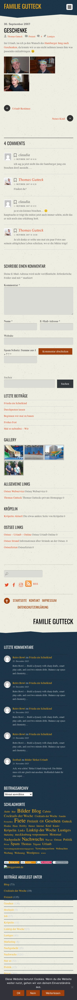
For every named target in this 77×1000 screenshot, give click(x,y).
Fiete (20, 820)
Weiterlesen (53, 993)
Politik (67, 839)
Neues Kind (61, 118)
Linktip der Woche (41, 830)
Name (8, 321)
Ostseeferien (11, 547)
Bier (14, 811)
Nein (33, 993)
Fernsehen (8, 821)
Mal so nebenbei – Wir (16, 428)
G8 (42, 821)
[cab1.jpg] (16, 72)
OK (18, 993)
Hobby (23, 826)
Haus (15, 825)
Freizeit (32, 36)
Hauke (7, 826)
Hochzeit (9, 910)
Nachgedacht (12, 839)
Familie (62, 816)
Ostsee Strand (11, 541)
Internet (40, 825)
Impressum (49, 600)
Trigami (37, 844)
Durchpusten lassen (14, 409)
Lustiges (51, 36)
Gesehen (52, 821)
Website (8, 336)
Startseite (20, 600)
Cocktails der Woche (18, 816)
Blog (36, 811)
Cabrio (47, 811)
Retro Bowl (19, 657)
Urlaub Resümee (18, 108)
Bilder (23, 810)
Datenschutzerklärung (33, 607)
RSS (35, 584)
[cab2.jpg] (42, 72)
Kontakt (34, 600)
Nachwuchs (33, 839)
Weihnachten (62, 848)
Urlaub (46, 844)
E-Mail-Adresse (50, 321)
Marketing (8, 834)
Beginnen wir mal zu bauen (19, 416)
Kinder (56, 825)
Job (6, 916)
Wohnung (19, 853)
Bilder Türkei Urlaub (36, 760)
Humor (31, 825)
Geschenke (15, 30)
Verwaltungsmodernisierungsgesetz (19, 848)
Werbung (8, 852)
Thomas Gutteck (15, 36)
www (43, 853)
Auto (7, 811)
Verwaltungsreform (44, 848)
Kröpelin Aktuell (13, 516)
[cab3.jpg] (16, 90)
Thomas (26, 844)
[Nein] (72, 987)
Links (21, 830)
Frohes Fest (10, 422)
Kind (48, 826)
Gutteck (67, 821)
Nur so (49, 839)
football (17, 760)
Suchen (8, 377)
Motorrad (55, 834)
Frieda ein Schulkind (15, 403)
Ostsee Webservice (14, 491)
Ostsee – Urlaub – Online (17, 534)
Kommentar (12, 285)
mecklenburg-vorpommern (31, 834)
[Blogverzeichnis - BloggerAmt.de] (13, 867)
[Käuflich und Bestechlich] (12, 863)
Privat (6, 844)
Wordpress (32, 853)
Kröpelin (10, 830)
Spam (15, 844)
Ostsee (58, 839)
